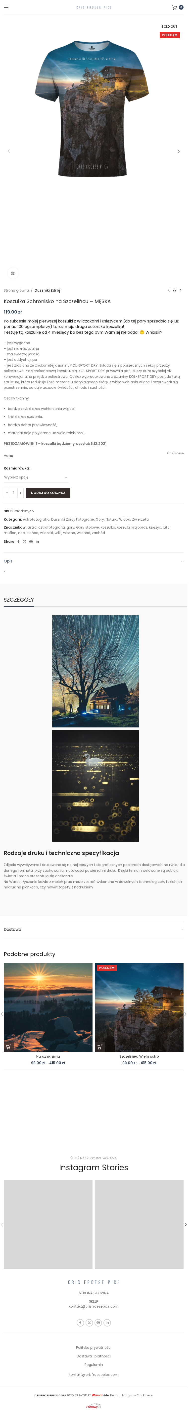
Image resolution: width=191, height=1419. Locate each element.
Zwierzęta (140, 519)
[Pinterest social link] (31, 541)
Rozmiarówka (16, 468)
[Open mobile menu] (6, 7)
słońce (32, 532)
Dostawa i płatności (94, 1356)
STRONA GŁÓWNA (94, 1292)
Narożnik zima (48, 1056)
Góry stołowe (87, 527)
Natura (111, 519)
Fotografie (85, 519)
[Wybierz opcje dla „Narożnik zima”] (9, 1047)
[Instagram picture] (48, 1224)
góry (70, 527)
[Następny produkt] (181, 290)
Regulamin (94, 1364)
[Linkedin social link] (37, 541)
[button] (9, 151)
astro (32, 527)
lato (166, 527)
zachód (98, 532)
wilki (58, 532)
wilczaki (46, 532)
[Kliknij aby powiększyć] (13, 273)
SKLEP (93, 1301)
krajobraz (139, 527)
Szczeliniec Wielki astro (139, 1056)
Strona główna (16, 290)
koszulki (123, 527)
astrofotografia (51, 527)
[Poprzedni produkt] (169, 290)
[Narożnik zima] (48, 1007)
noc (21, 532)
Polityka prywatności (93, 1347)
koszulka (108, 527)
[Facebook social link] (18, 541)
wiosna (69, 532)
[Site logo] (93, 6)
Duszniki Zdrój (47, 290)
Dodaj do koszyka (48, 492)
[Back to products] (175, 290)
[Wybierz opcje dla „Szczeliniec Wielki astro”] (100, 1047)
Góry (100, 519)
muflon (10, 532)
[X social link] (24, 541)
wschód (83, 532)
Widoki (124, 519)
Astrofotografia (36, 519)
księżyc (155, 527)
